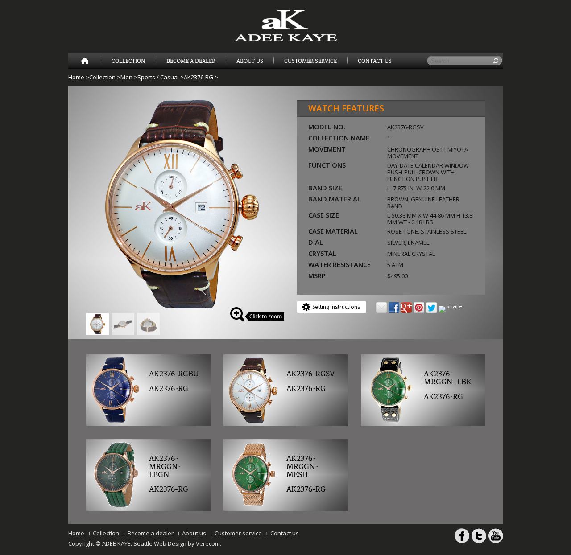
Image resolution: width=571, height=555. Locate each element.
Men (126, 77)
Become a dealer (151, 533)
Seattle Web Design (159, 543)
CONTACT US (375, 61)
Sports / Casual (158, 77)
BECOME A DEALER (190, 61)
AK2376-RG (198, 77)
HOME (85, 61)
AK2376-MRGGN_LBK (448, 378)
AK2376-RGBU (174, 374)
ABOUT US (249, 61)
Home (76, 77)
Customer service (238, 533)
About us (194, 533)
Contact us (284, 533)
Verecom (208, 543)
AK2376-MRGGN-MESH (302, 467)
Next (283, 201)
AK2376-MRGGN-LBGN (165, 467)
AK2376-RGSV (310, 374)
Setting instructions (336, 307)
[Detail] (179, 308)
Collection (128, 61)
